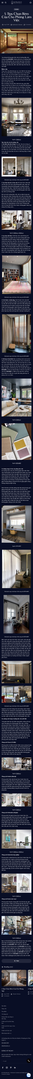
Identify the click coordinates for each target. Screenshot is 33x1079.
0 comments (28, 24)
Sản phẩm (4, 1011)
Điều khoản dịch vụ (6, 1033)
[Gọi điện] (29, 1061)
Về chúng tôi (5, 1014)
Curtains (16, 9)
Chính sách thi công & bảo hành (8, 1027)
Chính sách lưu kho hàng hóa (8, 1022)
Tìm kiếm (4, 1006)
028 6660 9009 (5, 1042)
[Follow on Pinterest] (11, 1068)
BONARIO (18, 463)
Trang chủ (4, 1008)
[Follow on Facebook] (3, 1068)
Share (17, 960)
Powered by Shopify (6, 1074)
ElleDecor (18, 139)
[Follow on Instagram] (7, 1068)
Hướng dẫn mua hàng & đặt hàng (8, 1017)
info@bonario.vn (6, 1045)
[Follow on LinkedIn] (15, 1068)
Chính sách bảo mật (7, 1030)
